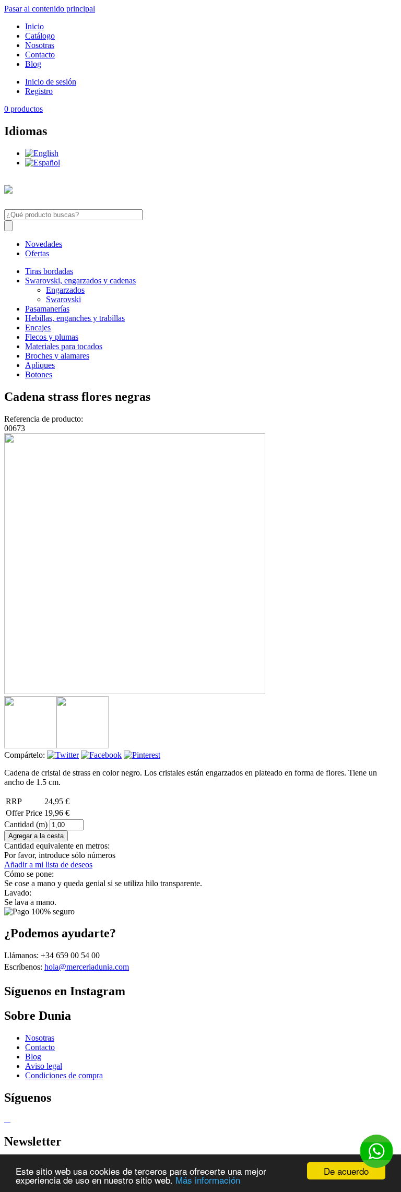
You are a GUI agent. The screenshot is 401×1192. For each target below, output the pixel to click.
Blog (33, 63)
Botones (38, 374)
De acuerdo (346, 1170)
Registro (39, 91)
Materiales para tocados (63, 346)
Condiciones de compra (64, 1075)
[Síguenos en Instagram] (9, 1119)
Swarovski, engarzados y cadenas (80, 280)
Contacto (40, 54)
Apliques (40, 365)
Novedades (43, 244)
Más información (207, 1179)
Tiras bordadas (49, 271)
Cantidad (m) (27, 824)
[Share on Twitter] (63, 754)
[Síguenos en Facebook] (5, 1119)
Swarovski (63, 299)
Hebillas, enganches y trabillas (75, 318)
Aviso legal (43, 1066)
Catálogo (40, 35)
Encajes (38, 327)
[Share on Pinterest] (142, 754)
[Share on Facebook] (101, 754)
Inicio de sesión (50, 81)
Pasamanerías (47, 308)
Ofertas (37, 253)
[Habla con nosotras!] (376, 1151)
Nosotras (39, 45)
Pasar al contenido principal (49, 8)
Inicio (34, 26)
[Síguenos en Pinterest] (7, 1119)
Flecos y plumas (51, 336)
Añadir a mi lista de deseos (48, 864)
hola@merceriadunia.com (86, 966)
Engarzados (65, 289)
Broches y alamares (57, 355)
